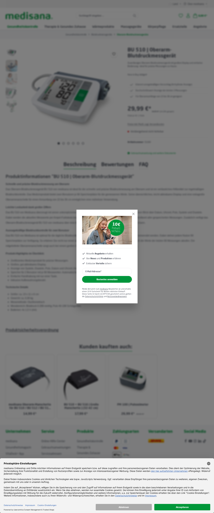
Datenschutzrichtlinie (94, 296)
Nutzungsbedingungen (117, 296)
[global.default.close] (133, 213)
